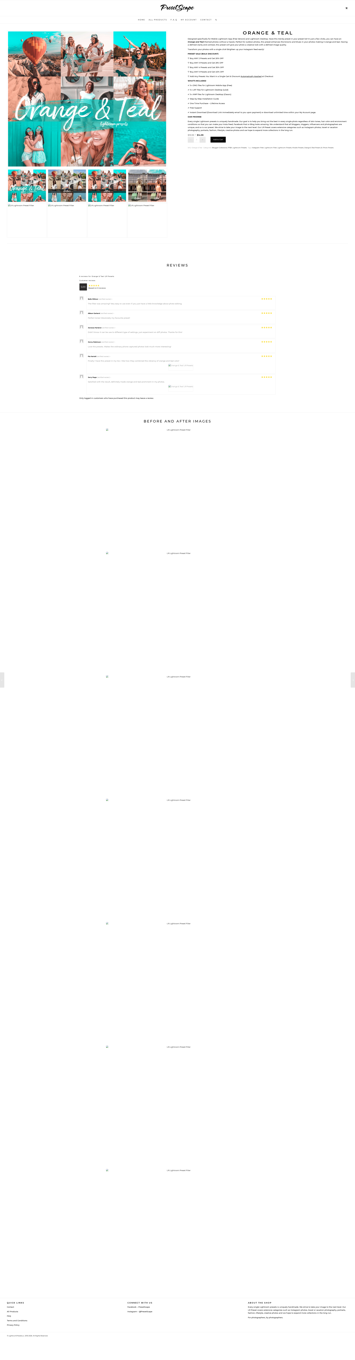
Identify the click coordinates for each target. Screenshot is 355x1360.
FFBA (230, 148)
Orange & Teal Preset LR (313, 148)
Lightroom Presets (240, 148)
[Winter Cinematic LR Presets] (2, 680)
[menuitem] (141, 19)
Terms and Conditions (17, 1320)
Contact (10, 1307)
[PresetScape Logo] (177, 8)
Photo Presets (328, 148)
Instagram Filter (258, 148)
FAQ (9, 1316)
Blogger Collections (219, 148)
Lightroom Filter (271, 148)
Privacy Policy (13, 1325)
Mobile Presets (298, 148)
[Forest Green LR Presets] (353, 680)
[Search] (215, 19)
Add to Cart (218, 140)
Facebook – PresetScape (138, 1307)
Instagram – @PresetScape (139, 1311)
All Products (12, 1311)
